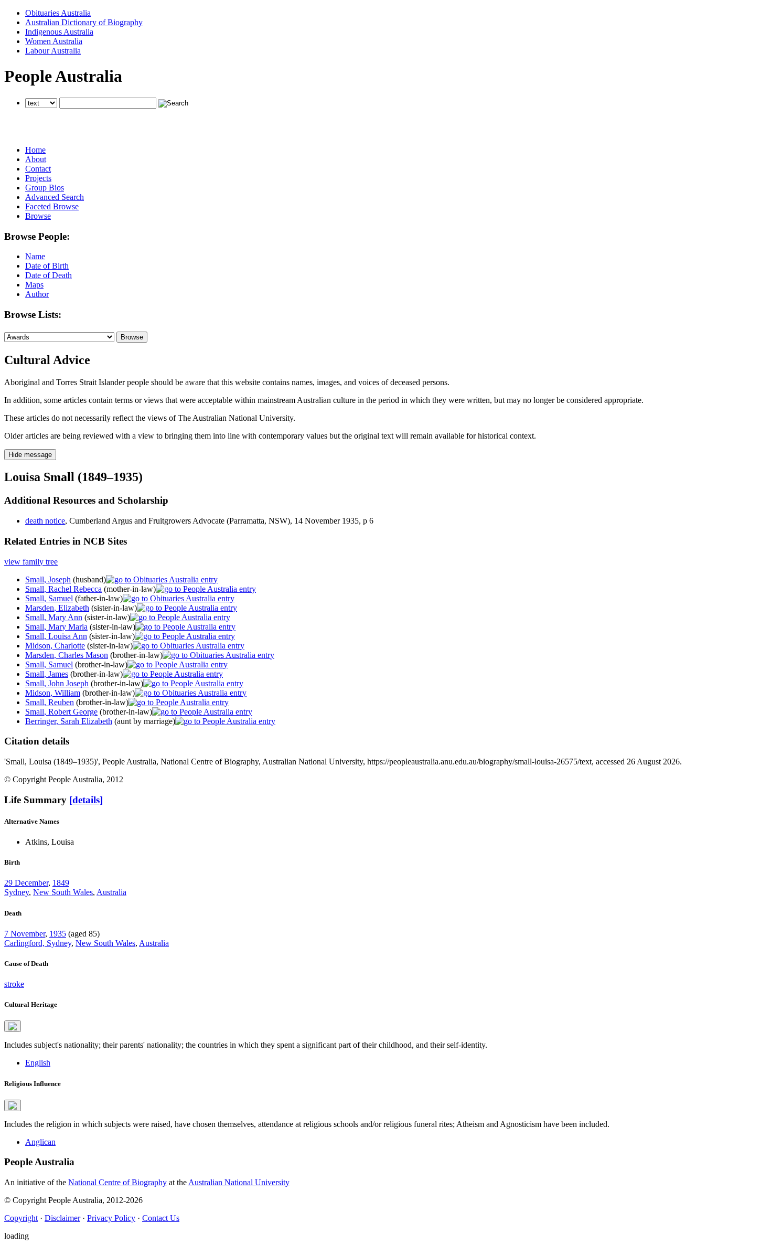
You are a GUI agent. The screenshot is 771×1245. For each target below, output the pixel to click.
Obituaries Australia (58, 12)
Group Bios (44, 187)
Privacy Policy (111, 1218)
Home (35, 149)
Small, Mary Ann (53, 617)
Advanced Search (54, 197)
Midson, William (52, 692)
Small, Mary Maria (56, 626)
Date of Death (48, 275)
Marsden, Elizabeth (57, 607)
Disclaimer (62, 1218)
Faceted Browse (52, 206)
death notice (45, 520)
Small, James (46, 673)
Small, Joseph (48, 579)
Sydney (16, 892)
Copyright (21, 1218)
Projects (38, 178)
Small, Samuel (49, 598)
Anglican (40, 1141)
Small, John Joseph (57, 683)
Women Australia (53, 41)
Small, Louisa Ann (56, 636)
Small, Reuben (49, 702)
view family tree (31, 561)
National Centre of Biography (117, 1182)
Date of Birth (47, 265)
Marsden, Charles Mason (66, 655)
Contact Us (160, 1218)
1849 (60, 882)
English (37, 1062)
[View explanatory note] (12, 1026)
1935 (57, 933)
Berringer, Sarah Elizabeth (68, 721)
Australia (111, 892)
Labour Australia (53, 50)
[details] (86, 799)
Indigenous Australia (59, 31)
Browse (38, 215)
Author (37, 294)
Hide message (30, 455)
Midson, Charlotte (55, 645)
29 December (26, 882)
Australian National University (239, 1182)
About (35, 159)
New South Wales (63, 892)
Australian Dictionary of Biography (84, 22)
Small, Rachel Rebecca (63, 588)
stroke (14, 984)
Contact (38, 168)
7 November (24, 933)
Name (35, 256)
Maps (34, 284)
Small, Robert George (61, 711)
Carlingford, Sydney (37, 943)
